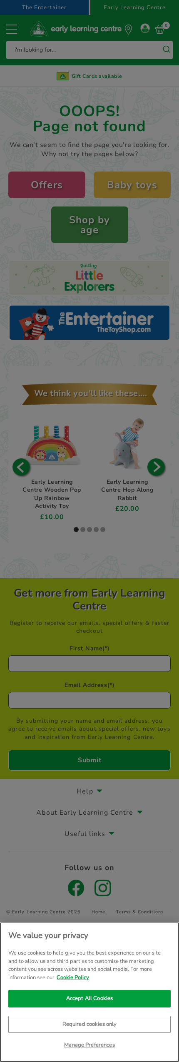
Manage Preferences (89, 1045)
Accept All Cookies (89, 998)
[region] (89, 992)
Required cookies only (89, 1024)
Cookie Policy (73, 977)
